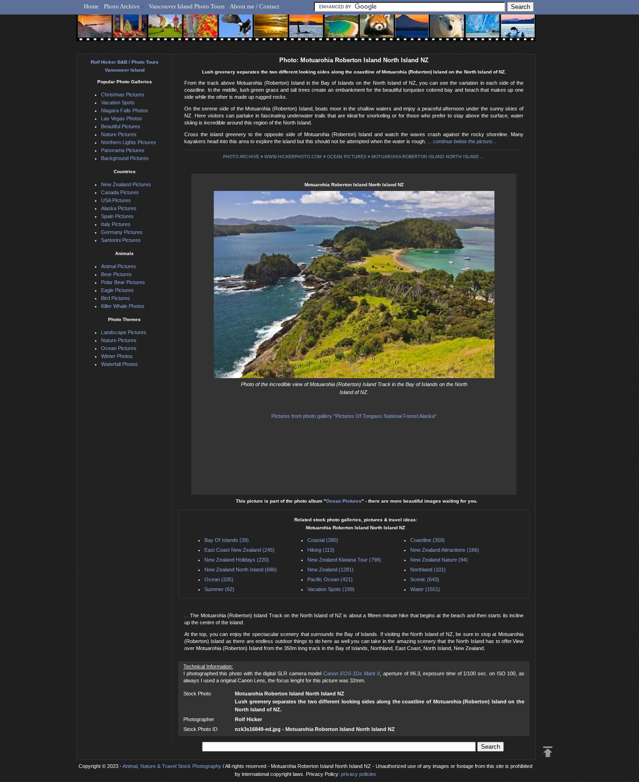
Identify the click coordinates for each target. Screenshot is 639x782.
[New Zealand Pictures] (404, 31)
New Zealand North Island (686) (240, 569)
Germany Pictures (122, 232)
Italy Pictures (116, 224)
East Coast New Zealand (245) (239, 550)
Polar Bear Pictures (123, 282)
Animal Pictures (118, 266)
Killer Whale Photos (123, 306)
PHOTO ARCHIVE (241, 156)
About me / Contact (254, 6)
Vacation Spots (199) (331, 589)
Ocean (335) (218, 579)
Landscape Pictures (123, 332)
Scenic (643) (424, 579)
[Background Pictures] (266, 31)
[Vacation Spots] (335, 31)
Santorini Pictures (121, 240)
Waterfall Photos (119, 364)
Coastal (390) (322, 540)
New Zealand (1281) (330, 569)
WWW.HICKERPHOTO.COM (293, 156)
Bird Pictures (115, 298)
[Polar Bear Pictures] (439, 31)
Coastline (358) (427, 540)
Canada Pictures (120, 192)
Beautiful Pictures (120, 126)
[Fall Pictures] (197, 31)
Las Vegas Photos (121, 118)
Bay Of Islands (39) (226, 540)
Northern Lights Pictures (128, 142)
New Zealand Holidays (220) (236, 560)
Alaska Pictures (119, 208)
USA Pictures (116, 200)
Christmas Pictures (123, 94)
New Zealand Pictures (126, 184)
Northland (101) (428, 569)
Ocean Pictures (344, 501)
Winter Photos (117, 356)
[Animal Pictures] (370, 31)
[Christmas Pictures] (127, 31)
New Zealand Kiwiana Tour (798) (344, 560)
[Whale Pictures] (301, 31)
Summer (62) (219, 589)
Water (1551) (425, 589)
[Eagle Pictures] (231, 31)
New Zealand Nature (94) (439, 560)
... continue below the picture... (462, 141)
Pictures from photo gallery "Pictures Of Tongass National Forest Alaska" (353, 416)
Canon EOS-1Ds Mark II (351, 673)
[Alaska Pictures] (474, 31)
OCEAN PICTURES (346, 156)
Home (91, 6)
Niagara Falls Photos (124, 110)
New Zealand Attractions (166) (444, 550)
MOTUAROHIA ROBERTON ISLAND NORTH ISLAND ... (428, 156)
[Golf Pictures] (162, 31)
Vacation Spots (118, 102)
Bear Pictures (116, 274)
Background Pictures (125, 158)
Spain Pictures (117, 216)
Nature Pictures (119, 134)
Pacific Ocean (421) (330, 579)
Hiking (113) (320, 550)
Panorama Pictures (123, 150)
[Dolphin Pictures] (509, 31)
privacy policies (358, 774)
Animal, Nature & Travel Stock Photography (172, 766)
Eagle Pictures (117, 290)
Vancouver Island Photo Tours (187, 6)
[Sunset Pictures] (92, 31)
